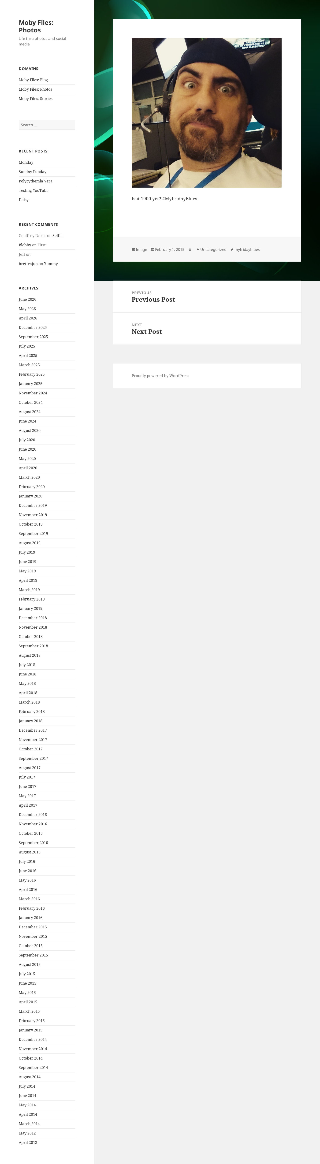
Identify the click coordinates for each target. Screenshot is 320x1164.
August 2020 (30, 430)
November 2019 (33, 514)
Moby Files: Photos (36, 26)
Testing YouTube (33, 190)
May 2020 (27, 458)
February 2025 (32, 374)
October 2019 (31, 524)
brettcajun (28, 263)
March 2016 (29, 898)
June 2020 (27, 449)
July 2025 (27, 346)
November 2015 (33, 936)
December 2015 (33, 927)
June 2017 (27, 786)
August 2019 (30, 542)
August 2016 (30, 852)
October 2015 (31, 945)
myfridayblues (247, 249)
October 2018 (31, 636)
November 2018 (33, 627)
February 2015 (32, 1020)
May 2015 (27, 992)
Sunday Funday (32, 171)
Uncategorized (213, 249)
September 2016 (33, 842)
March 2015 (29, 1011)
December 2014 (33, 1039)
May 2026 (27, 308)
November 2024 (33, 393)
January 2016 (30, 917)
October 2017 (31, 749)
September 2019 (33, 533)
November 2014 (33, 1048)
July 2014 (27, 1086)
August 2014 (30, 1076)
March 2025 (29, 364)
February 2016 (32, 908)
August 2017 (30, 767)
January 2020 (30, 496)
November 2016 (33, 824)
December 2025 (33, 327)
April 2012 (28, 1142)
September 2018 (33, 646)
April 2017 (28, 805)
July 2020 (27, 439)
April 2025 (28, 355)
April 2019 (28, 580)
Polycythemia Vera (35, 181)
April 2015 (28, 1002)
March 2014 (29, 1123)
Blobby (25, 245)
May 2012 (27, 1133)
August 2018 (30, 655)
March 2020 (29, 477)
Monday (26, 162)
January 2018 (30, 720)
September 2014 (33, 1067)
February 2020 (32, 486)
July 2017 (27, 777)
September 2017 (33, 758)
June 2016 (27, 870)
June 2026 (27, 299)
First (41, 245)
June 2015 (27, 983)
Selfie (57, 235)
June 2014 (27, 1095)
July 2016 (27, 861)
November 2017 (33, 739)
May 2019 (27, 571)
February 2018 (32, 711)
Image (141, 249)
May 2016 (27, 880)
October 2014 (31, 1058)
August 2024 (30, 411)
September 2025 (33, 336)
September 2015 (33, 955)
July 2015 (27, 973)
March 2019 (29, 589)
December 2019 (33, 505)
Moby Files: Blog (33, 79)
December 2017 (33, 730)
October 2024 (31, 402)
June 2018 (27, 674)
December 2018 (33, 617)
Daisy (24, 199)
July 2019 (27, 552)
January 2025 (30, 383)
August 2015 (30, 964)
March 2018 (29, 702)
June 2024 (27, 421)
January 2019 (30, 608)
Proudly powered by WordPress (160, 375)
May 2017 (27, 795)
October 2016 (31, 833)
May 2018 (27, 683)
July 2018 (27, 664)
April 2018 (28, 692)
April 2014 (28, 1114)
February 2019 (32, 599)
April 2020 (28, 468)
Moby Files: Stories (35, 98)
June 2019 (27, 561)
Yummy (51, 263)
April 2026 (28, 318)
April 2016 (28, 889)
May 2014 (27, 1105)
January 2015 (30, 1030)
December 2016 (33, 814)
